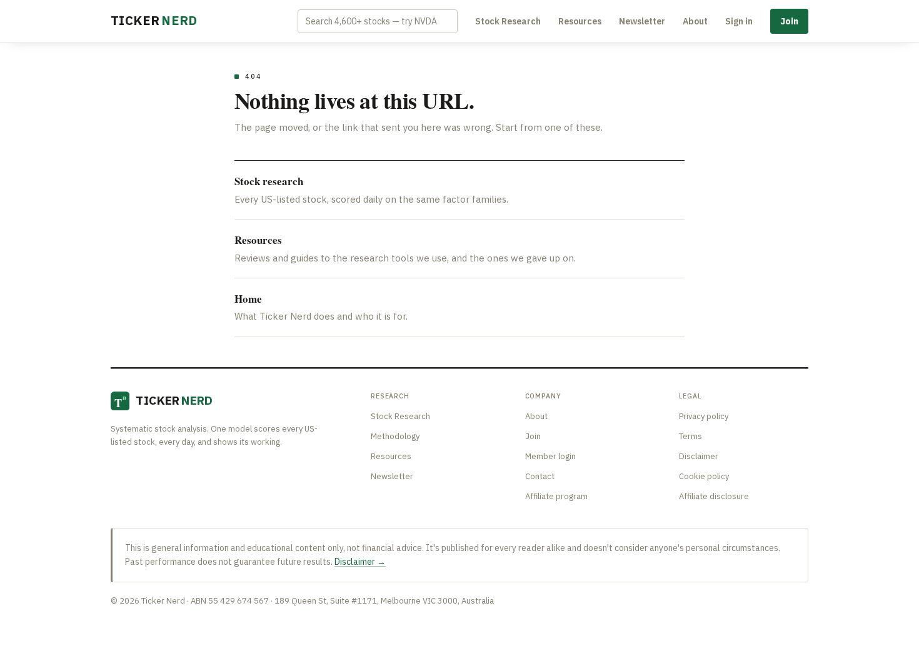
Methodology (395, 436)
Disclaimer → (360, 561)
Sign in (739, 21)
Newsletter (642, 21)
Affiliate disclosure (714, 496)
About (695, 21)
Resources (579, 21)
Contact (540, 476)
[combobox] (378, 21)
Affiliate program (556, 496)
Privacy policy (703, 416)
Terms (690, 436)
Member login (550, 456)
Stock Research (508, 21)
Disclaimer (698, 456)
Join (789, 21)
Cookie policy (704, 476)
